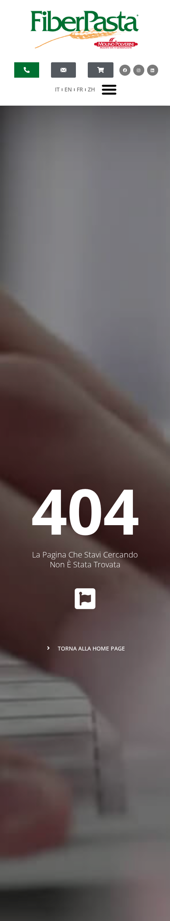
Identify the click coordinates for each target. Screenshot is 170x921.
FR (80, 89)
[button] (109, 89)
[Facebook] (124, 70)
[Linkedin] (152, 70)
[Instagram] (138, 70)
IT (57, 89)
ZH (91, 89)
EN (68, 89)
